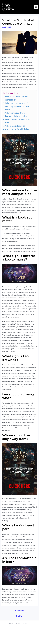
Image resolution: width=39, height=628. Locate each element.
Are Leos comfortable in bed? (17, 129)
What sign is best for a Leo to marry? (17, 108)
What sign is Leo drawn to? (16, 113)
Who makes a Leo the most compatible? (16, 98)
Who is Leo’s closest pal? (15, 126)
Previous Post (19, 610)
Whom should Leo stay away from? (17, 121)
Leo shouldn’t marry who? (16, 116)
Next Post (19, 616)
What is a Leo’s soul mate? (16, 103)
